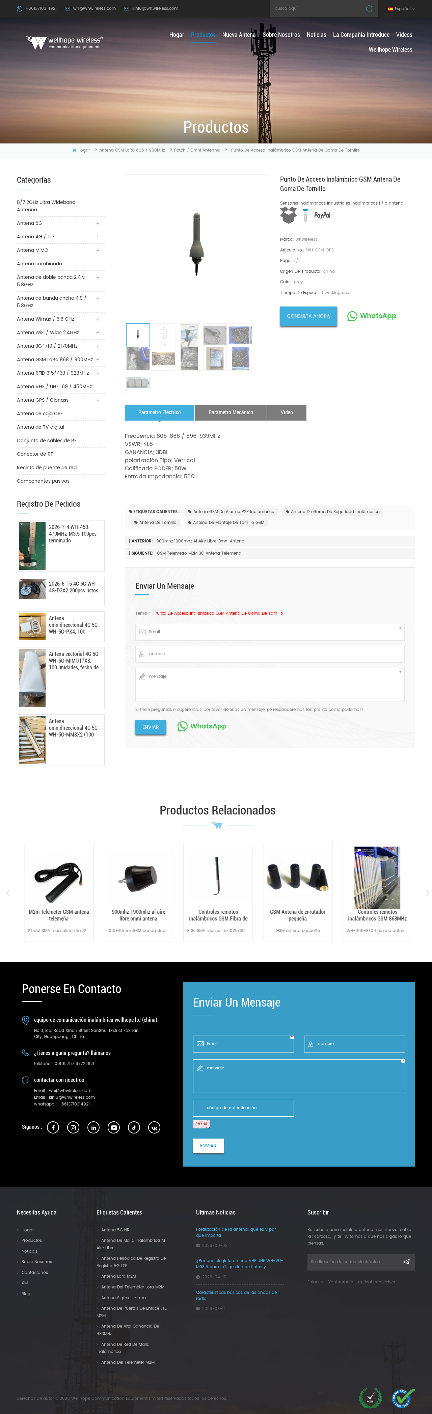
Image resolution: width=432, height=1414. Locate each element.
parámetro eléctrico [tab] (159, 412)
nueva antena (239, 34)
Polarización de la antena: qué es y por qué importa (236, 1233)
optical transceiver (376, 1282)
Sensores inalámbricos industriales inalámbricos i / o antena (341, 203)
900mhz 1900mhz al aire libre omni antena (200, 541)
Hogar (28, 1230)
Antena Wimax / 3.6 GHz (45, 319)
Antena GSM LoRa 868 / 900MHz (132, 150)
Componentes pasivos (43, 481)
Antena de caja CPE (40, 414)
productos (203, 34)
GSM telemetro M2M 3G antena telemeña (199, 553)
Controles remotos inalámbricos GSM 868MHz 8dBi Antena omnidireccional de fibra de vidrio (377, 915)
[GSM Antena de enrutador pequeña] (297, 878)
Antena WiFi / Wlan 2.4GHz (48, 333)
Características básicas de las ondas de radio (236, 1296)
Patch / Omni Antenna (197, 150)
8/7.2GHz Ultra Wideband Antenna (46, 206)
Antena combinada (39, 264)
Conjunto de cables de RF (47, 441)
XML (25, 1283)
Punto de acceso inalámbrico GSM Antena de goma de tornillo (219, 613)
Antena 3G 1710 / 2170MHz (47, 346)
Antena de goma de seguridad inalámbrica (335, 512)
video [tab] (287, 412)
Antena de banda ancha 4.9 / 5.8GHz (52, 302)
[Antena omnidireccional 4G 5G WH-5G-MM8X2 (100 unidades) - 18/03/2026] (32, 740)
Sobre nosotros (281, 34)
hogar (176, 34)
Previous (7, 893)
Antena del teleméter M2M (128, 1362)
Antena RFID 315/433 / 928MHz (53, 373)
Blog (26, 1294)
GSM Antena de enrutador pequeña (297, 915)
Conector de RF (35, 454)
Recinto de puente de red (47, 468)
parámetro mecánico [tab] (231, 412)
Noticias (316, 34)
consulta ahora (308, 316)
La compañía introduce (361, 34)
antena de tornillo (158, 522)
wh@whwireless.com (94, 8)
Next (427, 893)
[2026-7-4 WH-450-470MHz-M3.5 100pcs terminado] (32, 546)
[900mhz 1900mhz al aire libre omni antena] (138, 878)
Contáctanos (35, 1273)
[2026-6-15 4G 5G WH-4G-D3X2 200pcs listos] (32, 589)
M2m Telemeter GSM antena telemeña (58, 915)
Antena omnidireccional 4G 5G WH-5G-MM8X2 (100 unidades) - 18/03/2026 (73, 728)
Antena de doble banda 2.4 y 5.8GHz (51, 281)
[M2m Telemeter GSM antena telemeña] (58, 878)
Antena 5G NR (115, 1230)
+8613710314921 (41, 8)
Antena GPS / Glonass (43, 400)
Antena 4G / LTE (36, 237)
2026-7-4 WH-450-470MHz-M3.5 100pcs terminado (73, 534)
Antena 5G (29, 223)
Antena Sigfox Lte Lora (123, 1298)
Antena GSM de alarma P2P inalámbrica (233, 512)
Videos (404, 34)
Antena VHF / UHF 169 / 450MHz (54, 387)
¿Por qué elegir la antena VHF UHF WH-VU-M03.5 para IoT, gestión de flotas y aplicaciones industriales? (239, 1264)
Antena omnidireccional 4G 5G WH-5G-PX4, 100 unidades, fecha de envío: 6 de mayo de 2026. (73, 625)
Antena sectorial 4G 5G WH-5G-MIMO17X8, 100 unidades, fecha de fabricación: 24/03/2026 (74, 661)
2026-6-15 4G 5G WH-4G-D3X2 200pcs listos (73, 587)
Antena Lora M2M (118, 1276)
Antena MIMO (32, 250)
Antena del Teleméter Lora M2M (132, 1287)
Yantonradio (340, 1282)
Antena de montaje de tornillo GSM (228, 522)
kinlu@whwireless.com (155, 8)
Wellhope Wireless (390, 49)
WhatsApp (378, 316)
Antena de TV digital (40, 427)
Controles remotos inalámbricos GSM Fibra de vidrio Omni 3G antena (218, 915)
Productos (32, 1240)
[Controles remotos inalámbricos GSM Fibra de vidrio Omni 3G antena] (218, 878)
